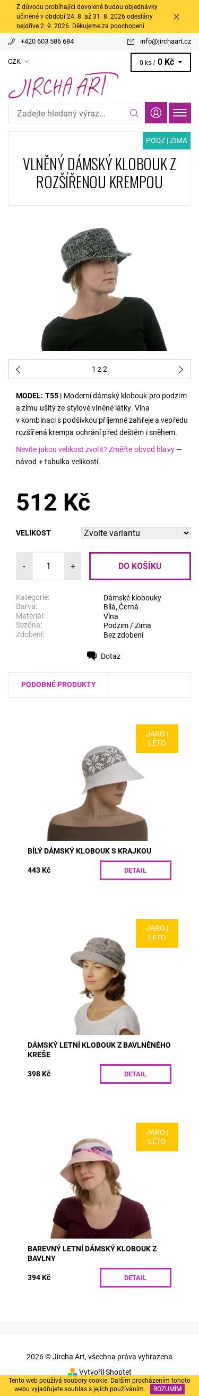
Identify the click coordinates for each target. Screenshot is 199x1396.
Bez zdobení (123, 635)
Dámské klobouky (132, 597)
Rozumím (167, 1389)
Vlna (110, 616)
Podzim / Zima (127, 625)
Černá (129, 607)
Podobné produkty (58, 684)
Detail (135, 870)
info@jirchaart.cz (165, 41)
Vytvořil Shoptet (105, 1372)
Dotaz (110, 656)
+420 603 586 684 (47, 41)
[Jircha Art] (99, 85)
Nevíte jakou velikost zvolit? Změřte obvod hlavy (95, 449)
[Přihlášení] (156, 112)
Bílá (109, 607)
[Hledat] (134, 113)
